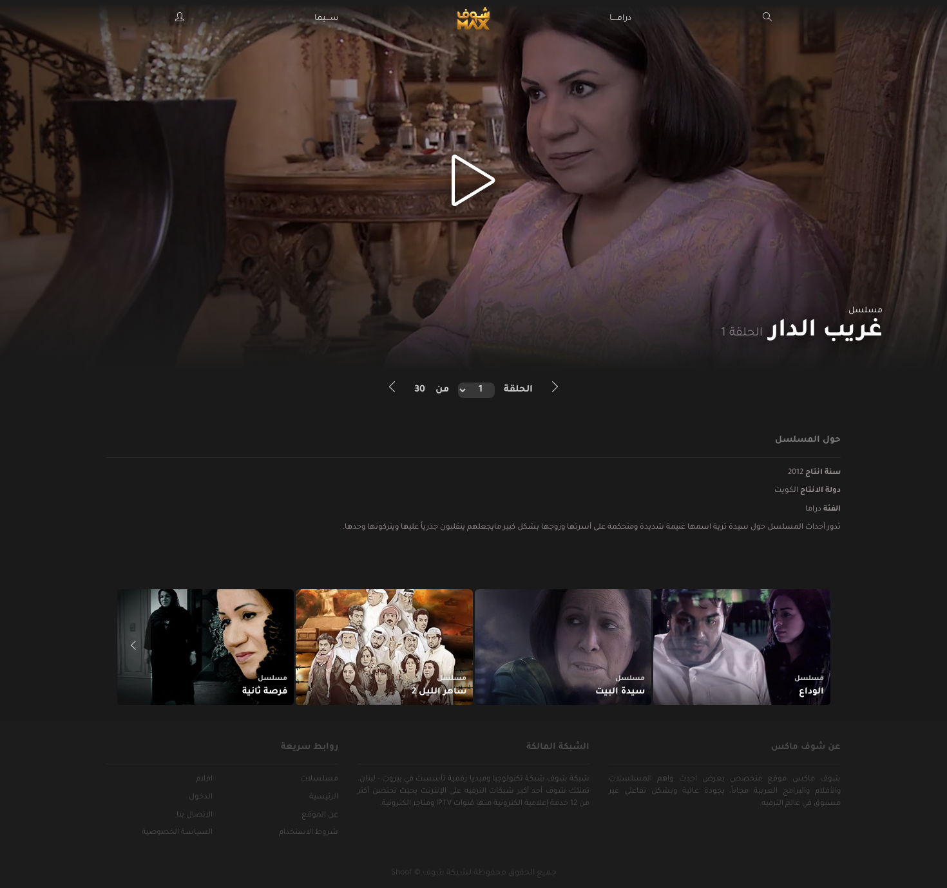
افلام (204, 779)
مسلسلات (319, 779)
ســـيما (326, 18)
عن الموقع (319, 815)
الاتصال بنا (195, 815)
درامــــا (620, 18)
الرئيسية (323, 797)
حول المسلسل (808, 440)
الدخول (201, 797)
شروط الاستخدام (308, 833)
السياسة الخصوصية (177, 833)
